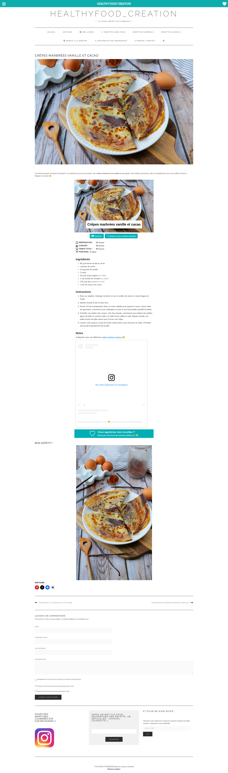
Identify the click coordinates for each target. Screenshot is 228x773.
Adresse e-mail (41, 637)
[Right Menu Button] (224, 4)
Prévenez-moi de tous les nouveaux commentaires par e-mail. (55, 686)
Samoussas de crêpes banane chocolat (170, 603)
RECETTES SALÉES (170, 32)
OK (148, 734)
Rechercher (114, 739)
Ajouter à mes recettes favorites (122, 236)
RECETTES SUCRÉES (143, 32)
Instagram (46, 721)
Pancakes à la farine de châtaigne (55, 603)
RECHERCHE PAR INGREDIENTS (112, 41)
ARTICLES (67, 32)
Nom (37, 627)
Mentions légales (114, 769)
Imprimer (98, 236)
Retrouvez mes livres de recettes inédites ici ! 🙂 (118, 435)
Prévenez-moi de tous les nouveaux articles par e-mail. (53, 691)
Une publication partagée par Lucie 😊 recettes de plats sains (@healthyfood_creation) (114, 422)
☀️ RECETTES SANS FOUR (113, 32)
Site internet (40, 648)
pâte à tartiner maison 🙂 (113, 337)
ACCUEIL (51, 32)
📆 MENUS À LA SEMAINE (75, 41)
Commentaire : (41, 659)
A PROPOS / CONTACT (145, 41)
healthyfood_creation (114, 13)
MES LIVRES (88, 32)
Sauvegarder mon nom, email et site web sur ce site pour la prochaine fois (59, 679)
